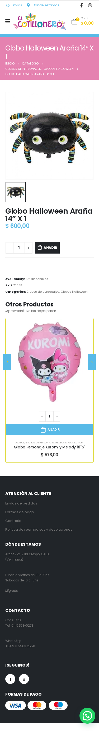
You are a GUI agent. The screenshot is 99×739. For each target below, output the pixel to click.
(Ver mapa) (14, 559)
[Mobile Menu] (9, 21)
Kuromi (79, 442)
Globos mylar (64, 442)
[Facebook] (81, 5)
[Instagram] (90, 5)
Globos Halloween (74, 292)
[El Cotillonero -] (39, 21)
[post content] (49, 362)
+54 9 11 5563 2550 (20, 646)
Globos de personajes (42, 292)
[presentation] (7, 362)
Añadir (50, 247)
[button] (87, 716)
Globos (20, 442)
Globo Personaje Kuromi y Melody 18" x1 (50, 447)
